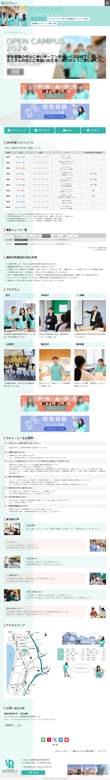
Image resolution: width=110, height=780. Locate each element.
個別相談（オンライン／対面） (78, 19)
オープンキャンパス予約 (56, 19)
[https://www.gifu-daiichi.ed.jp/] (103, 769)
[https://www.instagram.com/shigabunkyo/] (49, 739)
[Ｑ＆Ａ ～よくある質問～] (67, 130)
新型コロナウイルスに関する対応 (83, 751)
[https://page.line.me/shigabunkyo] (43, 739)
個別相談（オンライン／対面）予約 (44, 23)
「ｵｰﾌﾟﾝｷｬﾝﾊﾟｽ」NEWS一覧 (96, 248)
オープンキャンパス (39, 19)
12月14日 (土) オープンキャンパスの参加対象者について (51, 240)
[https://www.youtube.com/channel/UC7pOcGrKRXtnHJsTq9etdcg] (66, 739)
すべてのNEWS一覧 (99, 250)
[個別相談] (55, 112)
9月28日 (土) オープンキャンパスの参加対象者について (50, 244)
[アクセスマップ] (93, 130)
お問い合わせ (33, 772)
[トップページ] (42, 3)
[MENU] (107, 3)
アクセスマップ (29, 767)
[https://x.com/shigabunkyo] (55, 739)
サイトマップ (102, 751)
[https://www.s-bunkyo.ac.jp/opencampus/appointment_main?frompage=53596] (55, 91)
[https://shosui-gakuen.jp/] (74, 769)
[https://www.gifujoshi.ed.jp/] (88, 769)
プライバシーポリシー (62, 751)
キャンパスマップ (45, 767)
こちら (49, 511)
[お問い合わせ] (12, 725)
